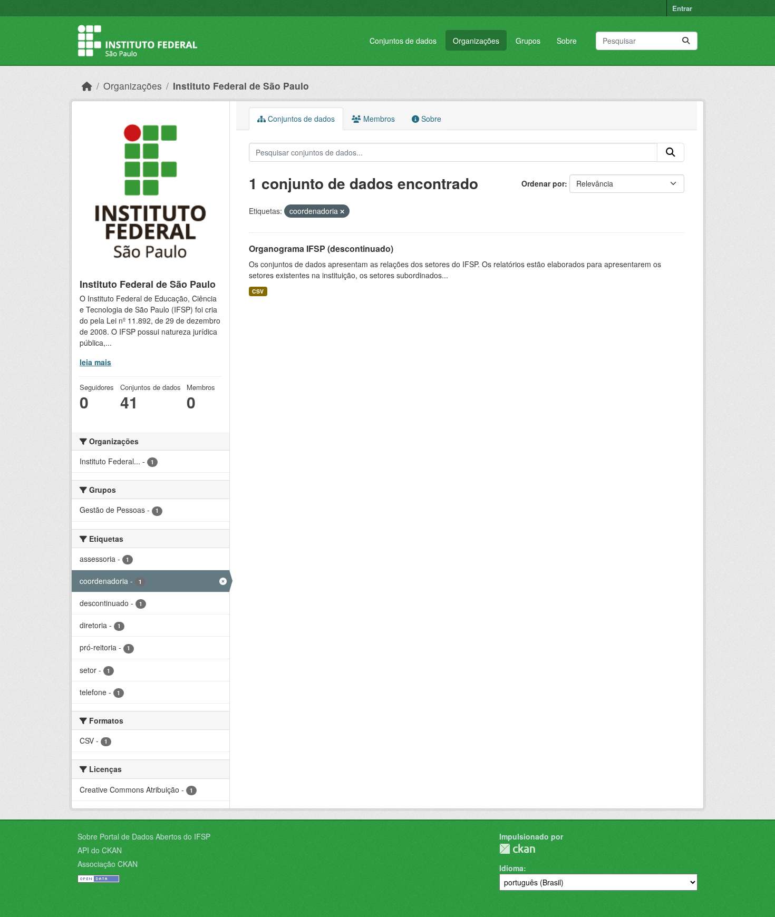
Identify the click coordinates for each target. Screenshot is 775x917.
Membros (378, 118)
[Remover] (342, 211)
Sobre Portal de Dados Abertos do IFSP (144, 836)
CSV (258, 291)
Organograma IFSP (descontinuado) (321, 248)
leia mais (95, 362)
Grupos (528, 40)
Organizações (476, 40)
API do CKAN (100, 850)
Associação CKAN (108, 864)
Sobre (567, 40)
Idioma (511, 868)
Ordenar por (543, 183)
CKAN (517, 848)
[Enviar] (685, 41)
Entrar (682, 8)
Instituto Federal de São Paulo (241, 85)
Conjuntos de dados (403, 40)
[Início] (87, 85)
